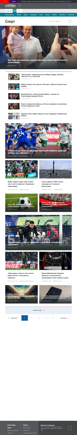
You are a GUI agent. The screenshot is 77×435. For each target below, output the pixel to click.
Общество (26, 430)
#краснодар (33, 14)
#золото (47, 14)
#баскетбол (62, 14)
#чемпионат (71, 14)
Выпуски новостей (13, 430)
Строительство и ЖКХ (29, 433)
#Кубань (19, 14)
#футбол (54, 14)
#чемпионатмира (9, 14)
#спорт (40, 14)
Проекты (10, 433)
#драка (25, 14)
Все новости (26, 428)
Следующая (63, 318)
